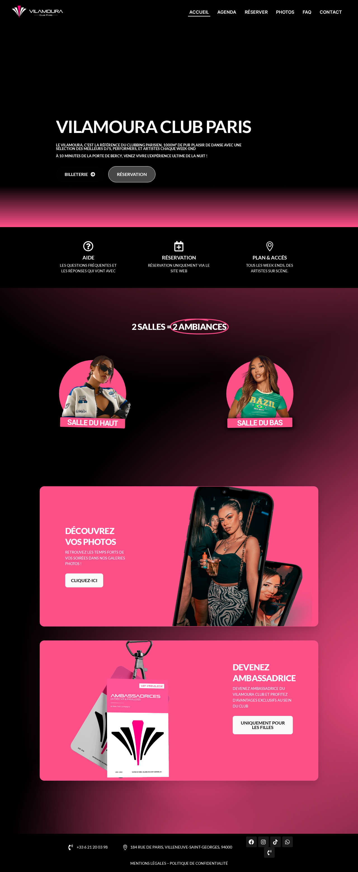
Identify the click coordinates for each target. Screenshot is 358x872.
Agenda (226, 12)
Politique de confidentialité (199, 863)
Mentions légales (148, 863)
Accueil (199, 12)
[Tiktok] (275, 842)
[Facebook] (251, 842)
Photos (285, 12)
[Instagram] (263, 842)
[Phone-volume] (269, 852)
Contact (331, 12)
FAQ (307, 12)
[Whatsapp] (287, 842)
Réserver (256, 12)
